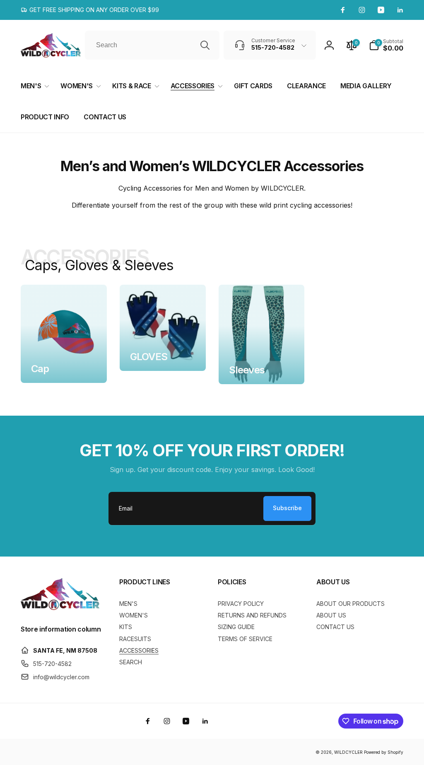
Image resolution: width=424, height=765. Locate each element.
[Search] (205, 45)
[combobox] (152, 45)
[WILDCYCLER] (60, 607)
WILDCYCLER (348, 752)
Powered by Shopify (383, 752)
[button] (386, 45)
